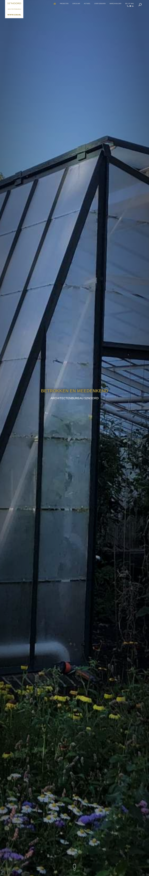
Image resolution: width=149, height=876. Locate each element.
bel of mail (129, 3)
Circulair (76, 3)
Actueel (87, 3)
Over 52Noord (100, 3)
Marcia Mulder (115, 3)
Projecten (64, 3)
